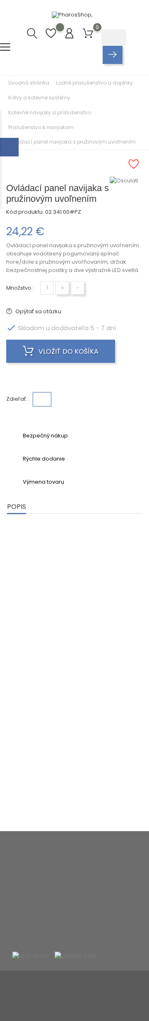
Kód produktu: (25, 212)
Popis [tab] (16, 506)
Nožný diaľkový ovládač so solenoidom (38, 652)
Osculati (38, 631)
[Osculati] (126, 181)
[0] (88, 33)
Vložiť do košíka (68, 351)
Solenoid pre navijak (110, 635)
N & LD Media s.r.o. (98, 998)
